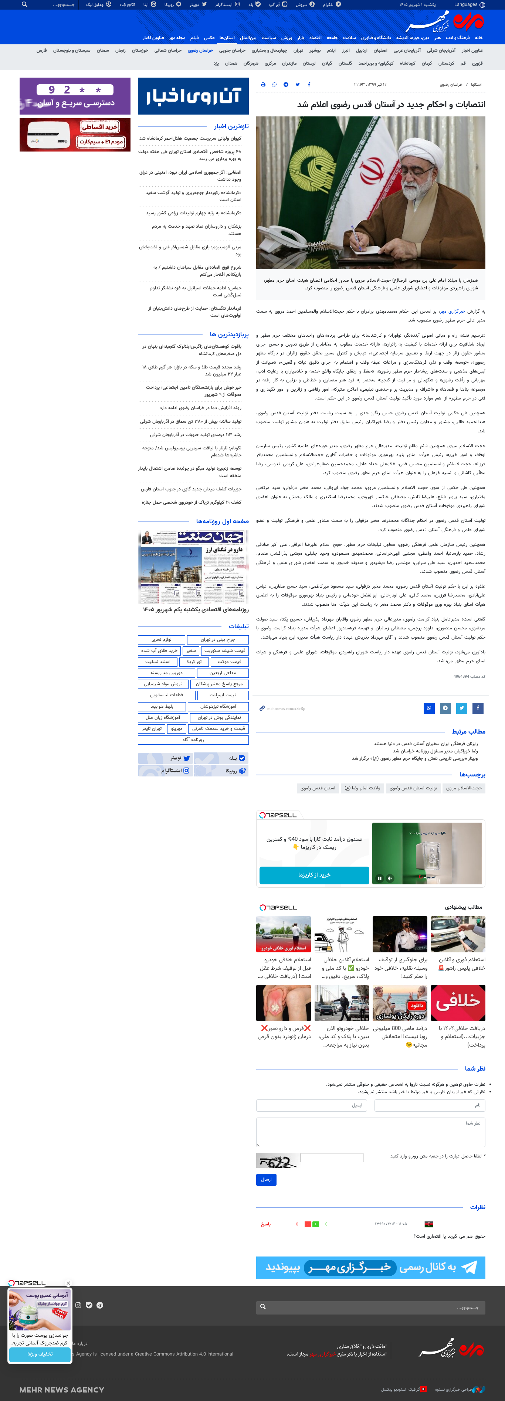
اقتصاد (315, 38)
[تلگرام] (99, 1306)
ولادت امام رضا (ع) (362, 788)
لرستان (309, 63)
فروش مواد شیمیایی (163, 684)
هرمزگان (251, 63)
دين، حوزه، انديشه (412, 38)
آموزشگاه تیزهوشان (218, 706)
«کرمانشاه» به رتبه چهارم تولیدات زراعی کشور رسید (193, 213)
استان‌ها (227, 38)
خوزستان (140, 50)
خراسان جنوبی (232, 50)
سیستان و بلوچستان (72, 50)
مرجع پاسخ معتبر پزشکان (219, 684)
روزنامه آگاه (193, 740)
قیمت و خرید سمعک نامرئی (218, 728)
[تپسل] (262, 815)
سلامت (349, 38)
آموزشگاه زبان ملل (163, 717)
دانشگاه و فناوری (376, 38)
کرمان (427, 63)
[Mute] (390, 878)
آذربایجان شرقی (441, 50)
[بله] (89, 1306)
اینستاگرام (225, 5)
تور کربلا (194, 662)
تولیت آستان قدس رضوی (413, 788)
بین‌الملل (248, 38)
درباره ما (80, 1343)
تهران (298, 50)
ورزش (286, 38)
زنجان (120, 50)
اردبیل (361, 50)
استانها (476, 85)
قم (463, 63)
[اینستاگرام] (78, 1306)
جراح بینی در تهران (218, 639)
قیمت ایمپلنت (223, 695)
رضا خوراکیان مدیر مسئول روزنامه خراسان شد (435, 751)
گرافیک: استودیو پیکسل (400, 1390)
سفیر (191, 650)
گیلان (327, 63)
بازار (300, 38)
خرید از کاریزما (314, 875)
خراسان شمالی (168, 50)
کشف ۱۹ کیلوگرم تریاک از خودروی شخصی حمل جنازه (191, 502)
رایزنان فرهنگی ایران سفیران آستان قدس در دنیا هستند (426, 744)
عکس (209, 38)
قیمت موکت (229, 662)
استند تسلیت (157, 662)
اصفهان (380, 50)
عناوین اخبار (472, 50)
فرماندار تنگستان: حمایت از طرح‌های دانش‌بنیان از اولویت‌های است (194, 312)
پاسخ (266, 1224)
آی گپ (275, 5)
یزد (216, 63)
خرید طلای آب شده (159, 650)
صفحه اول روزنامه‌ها (222, 522)
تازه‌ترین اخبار (231, 127)
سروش (302, 5)
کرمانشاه (408, 63)
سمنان (103, 50)
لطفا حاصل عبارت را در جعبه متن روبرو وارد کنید (437, 1156)
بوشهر (315, 50)
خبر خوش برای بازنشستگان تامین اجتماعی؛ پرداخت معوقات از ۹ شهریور (193, 391)
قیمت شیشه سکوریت (224, 650)
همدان (231, 63)
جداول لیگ (95, 5)
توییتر (195, 5)
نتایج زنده (128, 4)
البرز (346, 50)
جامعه (332, 38)
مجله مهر (177, 38)
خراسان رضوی (200, 50)
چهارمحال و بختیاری (269, 50)
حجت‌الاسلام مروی (464, 788)
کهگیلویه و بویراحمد (376, 63)
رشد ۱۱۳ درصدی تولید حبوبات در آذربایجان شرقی (195, 435)
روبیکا (170, 5)
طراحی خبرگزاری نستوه (453, 1390)
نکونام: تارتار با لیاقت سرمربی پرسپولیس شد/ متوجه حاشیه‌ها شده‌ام (191, 452)
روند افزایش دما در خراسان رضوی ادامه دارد (200, 408)
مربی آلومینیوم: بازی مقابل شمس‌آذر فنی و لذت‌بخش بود (190, 251)
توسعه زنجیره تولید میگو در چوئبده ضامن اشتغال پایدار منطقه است (189, 472)
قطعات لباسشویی (166, 695)
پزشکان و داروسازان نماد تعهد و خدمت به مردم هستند (196, 230)
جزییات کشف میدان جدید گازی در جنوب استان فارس (191, 489)
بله (251, 5)
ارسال (266, 1179)
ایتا (146, 5)
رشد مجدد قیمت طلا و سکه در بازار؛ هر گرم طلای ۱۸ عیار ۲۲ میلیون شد (191, 371)
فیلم (194, 38)
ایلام (331, 50)
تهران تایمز (152, 728)
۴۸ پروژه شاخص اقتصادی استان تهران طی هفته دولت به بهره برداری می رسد (189, 155)
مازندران (289, 63)
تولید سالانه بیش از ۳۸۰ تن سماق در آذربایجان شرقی (190, 421)
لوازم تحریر (162, 639)
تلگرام (329, 5)
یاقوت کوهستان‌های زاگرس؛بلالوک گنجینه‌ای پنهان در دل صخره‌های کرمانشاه (191, 350)
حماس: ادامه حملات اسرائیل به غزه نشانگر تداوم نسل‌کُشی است (195, 292)
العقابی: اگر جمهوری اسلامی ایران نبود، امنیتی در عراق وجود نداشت (190, 176)
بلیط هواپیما (161, 706)
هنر (437, 38)
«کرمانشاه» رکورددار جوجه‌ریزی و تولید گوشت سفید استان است (193, 196)
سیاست (269, 38)
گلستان (345, 63)
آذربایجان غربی (407, 50)
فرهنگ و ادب (458, 38)
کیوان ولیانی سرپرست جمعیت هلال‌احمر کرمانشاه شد (190, 138)
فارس (42, 50)
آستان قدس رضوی (318, 788)
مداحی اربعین (223, 673)
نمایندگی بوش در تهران (219, 717)
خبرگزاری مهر (453, 311)
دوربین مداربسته (166, 673)
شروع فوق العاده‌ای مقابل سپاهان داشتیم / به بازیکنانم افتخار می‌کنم (197, 271)
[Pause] (379, 878)
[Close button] (68, 1283)
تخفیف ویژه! (40, 1355)
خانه (479, 38)
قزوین (477, 63)
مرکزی (270, 63)
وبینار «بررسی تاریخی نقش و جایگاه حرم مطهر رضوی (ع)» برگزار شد (415, 758)
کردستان (446, 63)
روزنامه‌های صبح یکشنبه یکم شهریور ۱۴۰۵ (200, 609)
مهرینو (177, 728)
